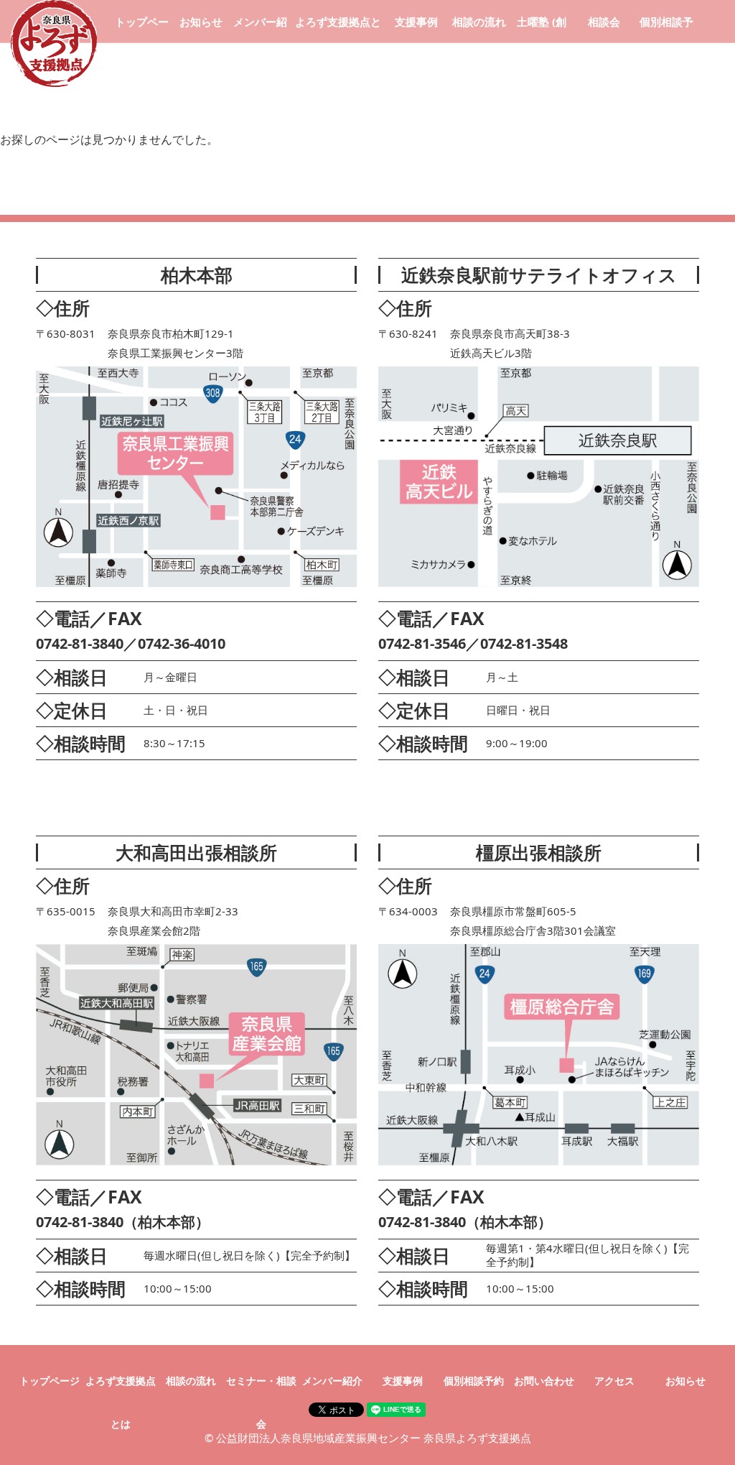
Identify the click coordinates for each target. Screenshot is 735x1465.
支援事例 (416, 21)
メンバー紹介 (332, 1380)
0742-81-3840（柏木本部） (123, 1221)
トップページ (49, 1380)
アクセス (614, 1380)
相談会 (604, 21)
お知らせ (201, 21)
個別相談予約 (474, 1380)
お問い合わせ (544, 1380)
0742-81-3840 (79, 643)
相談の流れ (479, 21)
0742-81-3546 (422, 643)
